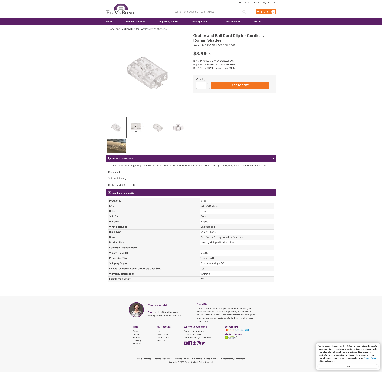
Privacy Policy (144, 358)
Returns (136, 337)
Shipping (137, 334)
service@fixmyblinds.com (166, 312)
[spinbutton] (203, 85)
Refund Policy (182, 358)
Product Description (122, 159)
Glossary (137, 340)
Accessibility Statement (233, 358)
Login (159, 331)
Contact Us (243, 2)
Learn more (202, 321)
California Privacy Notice (205, 358)
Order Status (163, 337)
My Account (269, 2)
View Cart (161, 340)
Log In (256, 2)
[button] (208, 83)
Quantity (201, 79)
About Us (137, 343)
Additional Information (123, 193)
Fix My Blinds (190, 362)
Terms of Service (163, 358)
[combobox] (210, 11)
